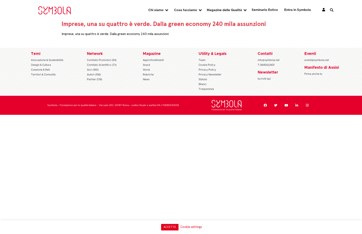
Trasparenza (206, 89)
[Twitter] (276, 105)
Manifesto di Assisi (321, 68)
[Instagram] (307, 105)
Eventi (310, 54)
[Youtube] (286, 105)
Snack (146, 65)
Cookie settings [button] (191, 227)
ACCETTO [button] (170, 227)
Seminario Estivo (265, 10)
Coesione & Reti (40, 70)
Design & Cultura (41, 65)
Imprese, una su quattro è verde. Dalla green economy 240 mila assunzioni (115, 34)
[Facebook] (265, 105)
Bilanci (203, 84)
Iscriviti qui (264, 79)
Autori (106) (94, 74)
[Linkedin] (297, 105)
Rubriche (148, 74)
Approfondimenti (153, 60)
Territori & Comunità (43, 74)
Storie (146, 70)
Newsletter (268, 72)
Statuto (203, 79)
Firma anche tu (313, 74)
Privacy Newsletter (210, 74)
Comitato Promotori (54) (101, 60)
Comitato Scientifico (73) (101, 65)
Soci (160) (92, 70)
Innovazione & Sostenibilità (47, 60)
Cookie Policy (207, 65)
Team (202, 60)
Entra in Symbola (297, 10)
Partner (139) (94, 79)
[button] (335, 10)
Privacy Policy (207, 70)
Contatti (265, 54)
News (146, 79)
